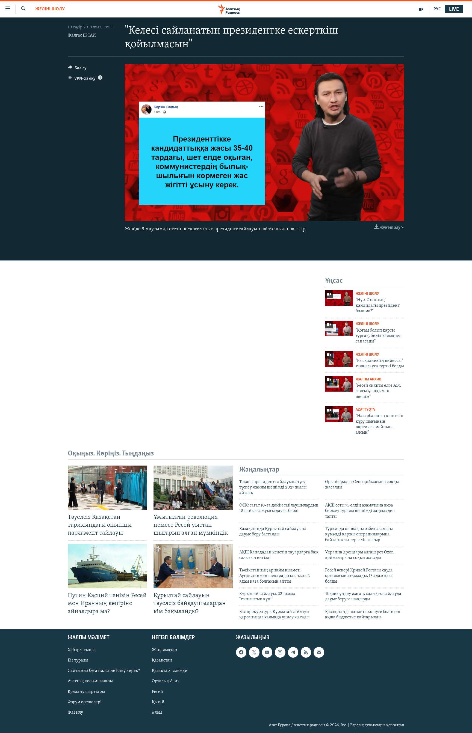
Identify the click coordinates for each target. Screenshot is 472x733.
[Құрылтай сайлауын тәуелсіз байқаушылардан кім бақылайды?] (193, 566)
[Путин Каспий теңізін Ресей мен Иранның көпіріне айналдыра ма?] (107, 566)
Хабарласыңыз (82, 650)
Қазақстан (162, 660)
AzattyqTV (365, 410)
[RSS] (306, 652)
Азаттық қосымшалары (90, 681)
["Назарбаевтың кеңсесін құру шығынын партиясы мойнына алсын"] (339, 414)
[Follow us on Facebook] (241, 652)
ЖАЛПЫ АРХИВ (368, 379)
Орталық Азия (165, 681)
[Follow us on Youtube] (267, 652)
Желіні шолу (50, 9)
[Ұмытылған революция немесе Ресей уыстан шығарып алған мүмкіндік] (193, 488)
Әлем (157, 712)
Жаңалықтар (164, 650)
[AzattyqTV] (421, 9)
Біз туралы (78, 660)
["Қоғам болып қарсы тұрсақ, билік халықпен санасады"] (339, 328)
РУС (437, 9)
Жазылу (75, 712)
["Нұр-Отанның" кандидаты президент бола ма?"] (339, 298)
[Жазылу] (319, 652)
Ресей (157, 691)
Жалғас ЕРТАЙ (82, 35)
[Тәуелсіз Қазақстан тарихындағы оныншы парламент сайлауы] (107, 488)
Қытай (158, 702)
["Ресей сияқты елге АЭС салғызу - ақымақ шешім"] (339, 384)
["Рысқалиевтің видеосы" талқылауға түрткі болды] (339, 359)
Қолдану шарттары (86, 691)
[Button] (77, 69)
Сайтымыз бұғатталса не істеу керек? (104, 671)
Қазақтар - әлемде (169, 671)
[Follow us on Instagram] (280, 652)
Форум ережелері (85, 702)
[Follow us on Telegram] (293, 652)
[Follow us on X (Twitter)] (254, 652)
